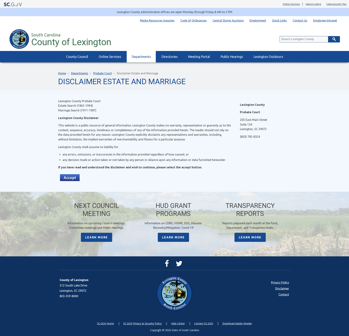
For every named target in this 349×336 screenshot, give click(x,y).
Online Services (291, 4)
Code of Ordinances (193, 20)
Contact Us (300, 20)
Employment (258, 20)
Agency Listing (313, 4)
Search (334, 39)
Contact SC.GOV (203, 323)
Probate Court (102, 73)
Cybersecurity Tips (336, 4)
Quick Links (279, 20)
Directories (169, 56)
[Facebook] (168, 265)
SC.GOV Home (105, 323)
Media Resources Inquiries (157, 20)
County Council (77, 56)
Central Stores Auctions (228, 20)
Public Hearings (231, 56)
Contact (283, 294)
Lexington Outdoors (268, 56)
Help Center (178, 323)
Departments (141, 56)
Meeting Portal (199, 56)
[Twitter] (180, 265)
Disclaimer (282, 288)
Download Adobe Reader (237, 323)
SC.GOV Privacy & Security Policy (142, 323)
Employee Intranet (325, 20)
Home (62, 73)
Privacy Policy (280, 282)
